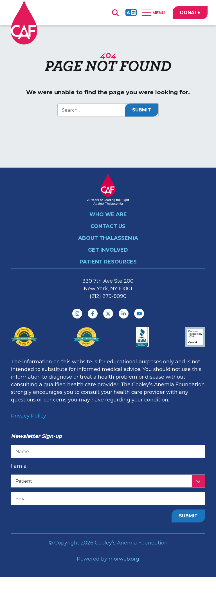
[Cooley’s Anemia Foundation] (24, 22)
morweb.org (124, 559)
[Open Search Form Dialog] (115, 12)
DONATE (190, 12)
